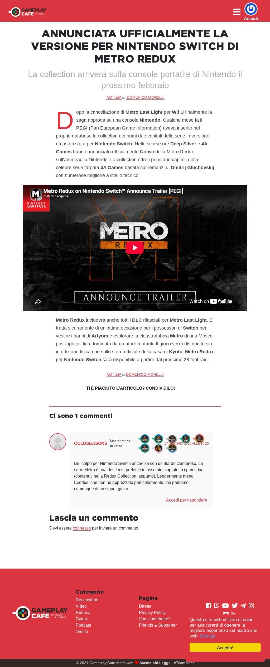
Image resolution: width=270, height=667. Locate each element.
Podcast (83, 625)
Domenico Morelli (146, 97)
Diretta (82, 631)
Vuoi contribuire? (155, 619)
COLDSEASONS (90, 443)
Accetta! (225, 647)
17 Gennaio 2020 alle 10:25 (186, 443)
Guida (81, 619)
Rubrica (83, 612)
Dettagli (207, 636)
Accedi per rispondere (186, 500)
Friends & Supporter (158, 625)
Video (81, 606)
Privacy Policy (152, 612)
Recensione (87, 600)
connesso (82, 528)
